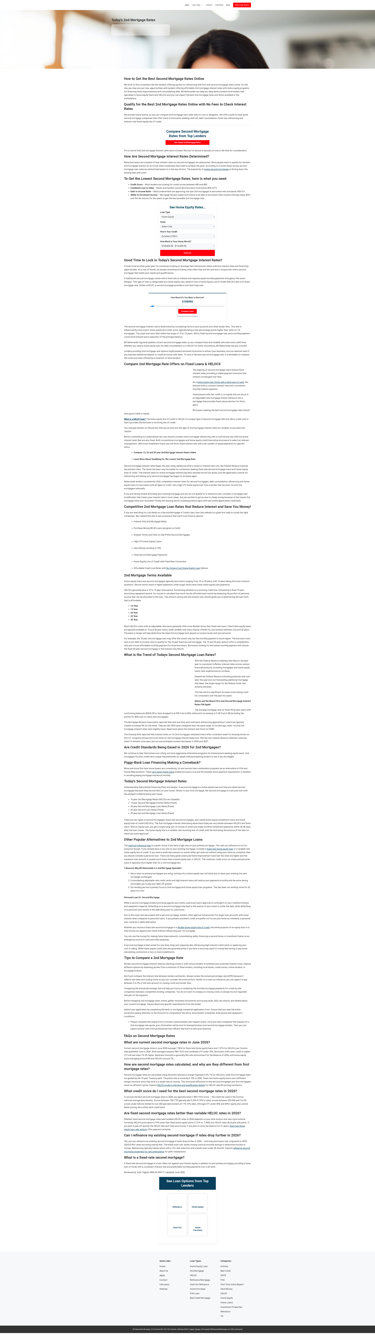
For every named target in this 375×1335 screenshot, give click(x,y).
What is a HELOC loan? (135, 419)
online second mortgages (216, 169)
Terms (192, 1329)
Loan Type (196, 5)
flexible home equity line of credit (194, 927)
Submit (187, 253)
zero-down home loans (163, 772)
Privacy (197, 1329)
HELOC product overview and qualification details (181, 1085)
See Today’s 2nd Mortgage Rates (187, 142)
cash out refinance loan (139, 845)
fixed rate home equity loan (220, 849)
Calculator (219, 5)
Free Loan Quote (242, 5)
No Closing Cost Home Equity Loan (183, 568)
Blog (228, 5)
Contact (209, 5)
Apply (187, 5)
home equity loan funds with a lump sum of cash (220, 382)
